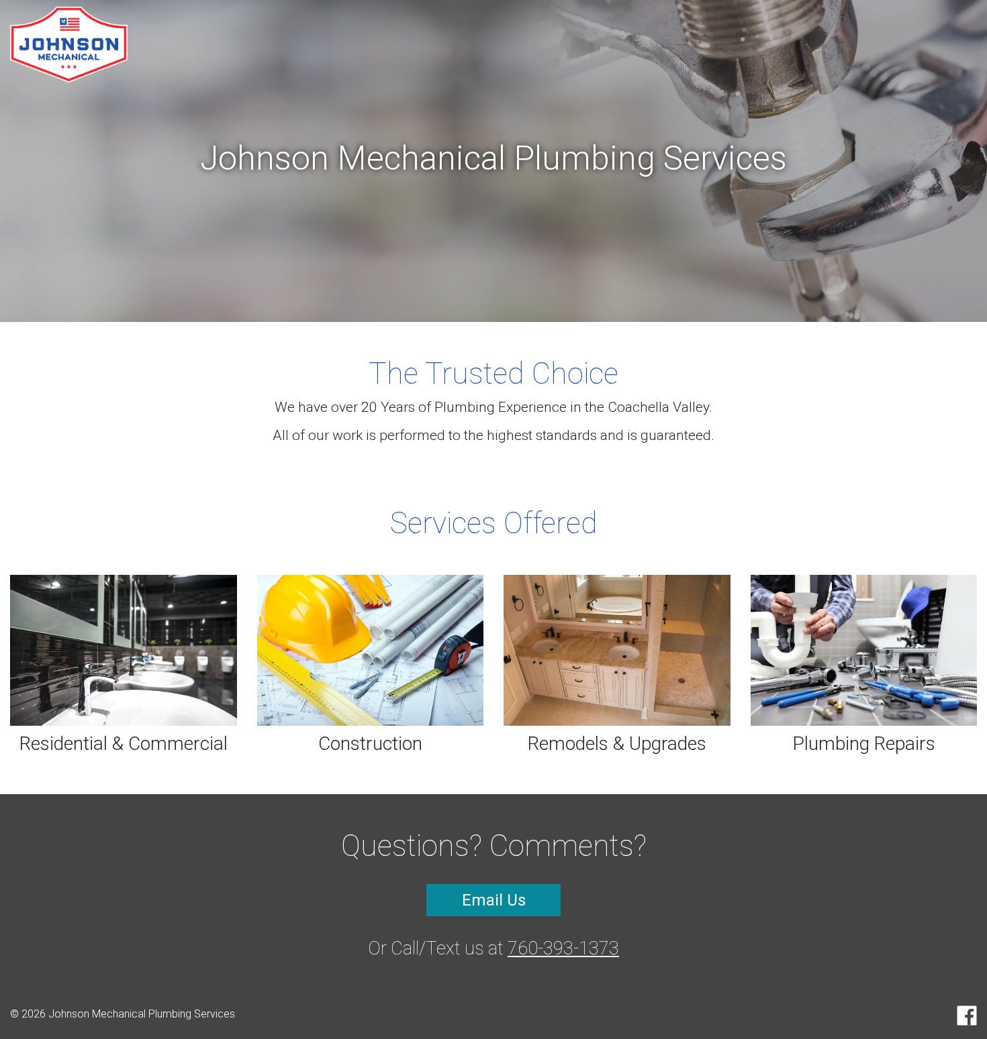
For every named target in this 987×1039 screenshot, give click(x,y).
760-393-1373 (563, 948)
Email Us (494, 900)
